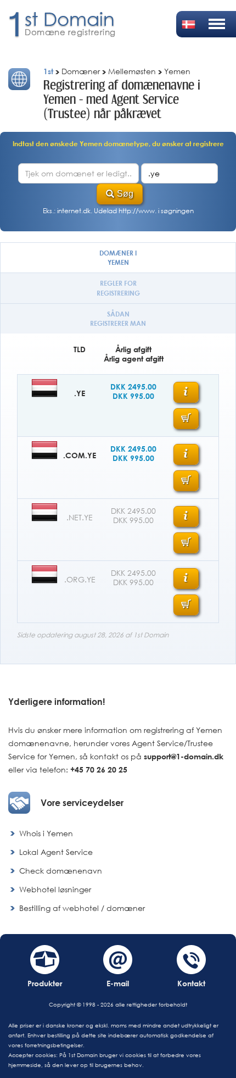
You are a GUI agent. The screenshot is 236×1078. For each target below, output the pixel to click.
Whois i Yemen (46, 833)
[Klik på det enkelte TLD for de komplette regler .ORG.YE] (186, 578)
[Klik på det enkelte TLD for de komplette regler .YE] (186, 392)
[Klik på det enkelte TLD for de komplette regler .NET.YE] (186, 516)
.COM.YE (79, 455)
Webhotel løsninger (55, 889)
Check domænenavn (60, 870)
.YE (79, 393)
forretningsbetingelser (54, 1045)
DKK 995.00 (133, 396)
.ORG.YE (79, 579)
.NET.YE (79, 517)
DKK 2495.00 (133, 386)
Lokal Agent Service (56, 852)
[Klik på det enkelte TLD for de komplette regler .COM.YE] (186, 454)
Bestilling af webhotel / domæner (82, 908)
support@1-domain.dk (183, 756)
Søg (125, 193)
